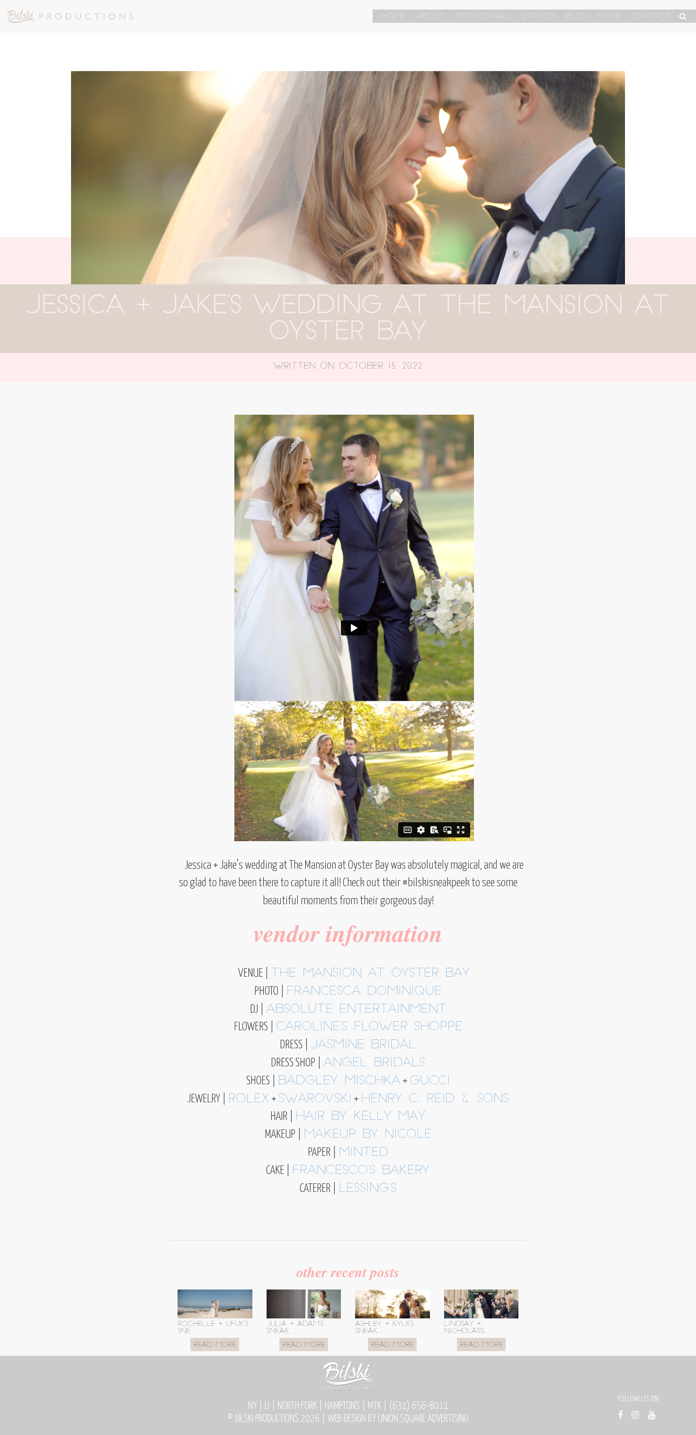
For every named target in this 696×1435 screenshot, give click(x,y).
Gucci (430, 1081)
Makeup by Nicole (367, 1135)
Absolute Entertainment (356, 1010)
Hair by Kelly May (360, 1117)
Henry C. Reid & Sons (435, 1099)
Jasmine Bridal (363, 1045)
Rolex (248, 1099)
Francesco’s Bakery (361, 1171)
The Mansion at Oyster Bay (370, 974)
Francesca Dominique (364, 992)
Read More (214, 1345)
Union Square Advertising (423, 1419)
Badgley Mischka (339, 1081)
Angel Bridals (374, 1063)
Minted (363, 1153)
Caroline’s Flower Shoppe (369, 1027)
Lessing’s (368, 1189)
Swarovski (315, 1099)
